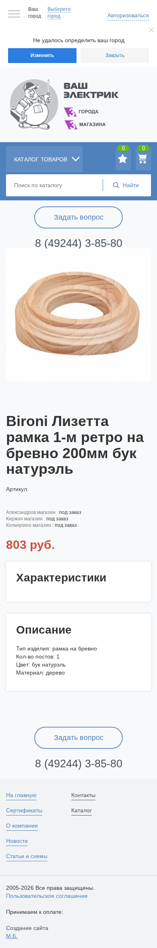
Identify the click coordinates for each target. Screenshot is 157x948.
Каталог (81, 810)
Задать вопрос (78, 217)
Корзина (143, 149)
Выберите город (59, 12)
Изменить (42, 55)
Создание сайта (27, 932)
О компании (22, 825)
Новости (17, 841)
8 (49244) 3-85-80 (78, 243)
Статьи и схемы (27, 856)
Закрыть (114, 55)
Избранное (123, 149)
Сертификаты (24, 810)
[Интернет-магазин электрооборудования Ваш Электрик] (78, 94)
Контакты (83, 795)
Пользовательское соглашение (47, 896)
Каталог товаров (41, 159)
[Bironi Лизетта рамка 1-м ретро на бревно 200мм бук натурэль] (78, 315)
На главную (21, 795)
